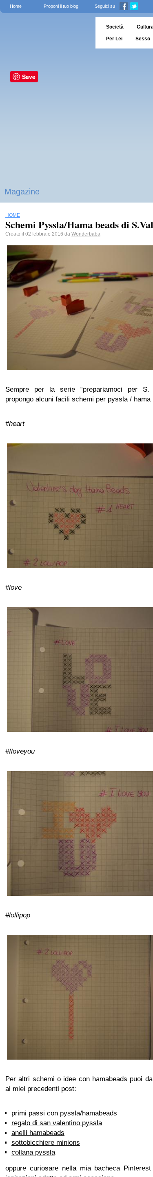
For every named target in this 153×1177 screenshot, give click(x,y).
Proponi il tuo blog (61, 6)
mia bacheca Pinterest (115, 1168)
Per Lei (114, 39)
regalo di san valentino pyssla (56, 1123)
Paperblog (45, 33)
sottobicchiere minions (45, 1142)
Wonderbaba (85, 234)
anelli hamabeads (37, 1133)
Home (16, 6)
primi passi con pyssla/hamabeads (64, 1113)
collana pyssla (33, 1152)
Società (115, 27)
